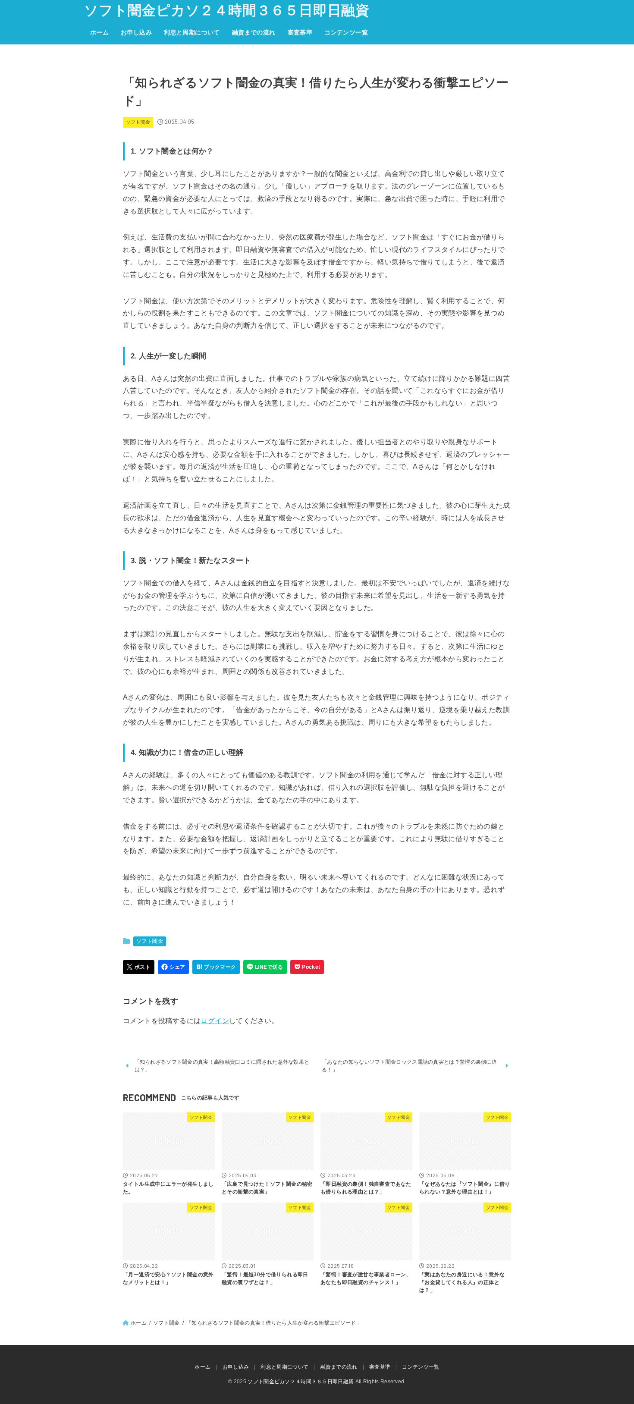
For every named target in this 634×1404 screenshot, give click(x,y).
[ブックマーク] (216, 967)
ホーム (99, 32)
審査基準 (300, 32)
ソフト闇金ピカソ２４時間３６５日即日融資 (227, 10)
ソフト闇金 (138, 122)
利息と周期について (192, 32)
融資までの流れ (254, 32)
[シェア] (173, 967)
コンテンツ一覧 (346, 32)
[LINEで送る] (265, 967)
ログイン (215, 1020)
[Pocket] (307, 967)
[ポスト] (138, 967)
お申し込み (136, 32)
